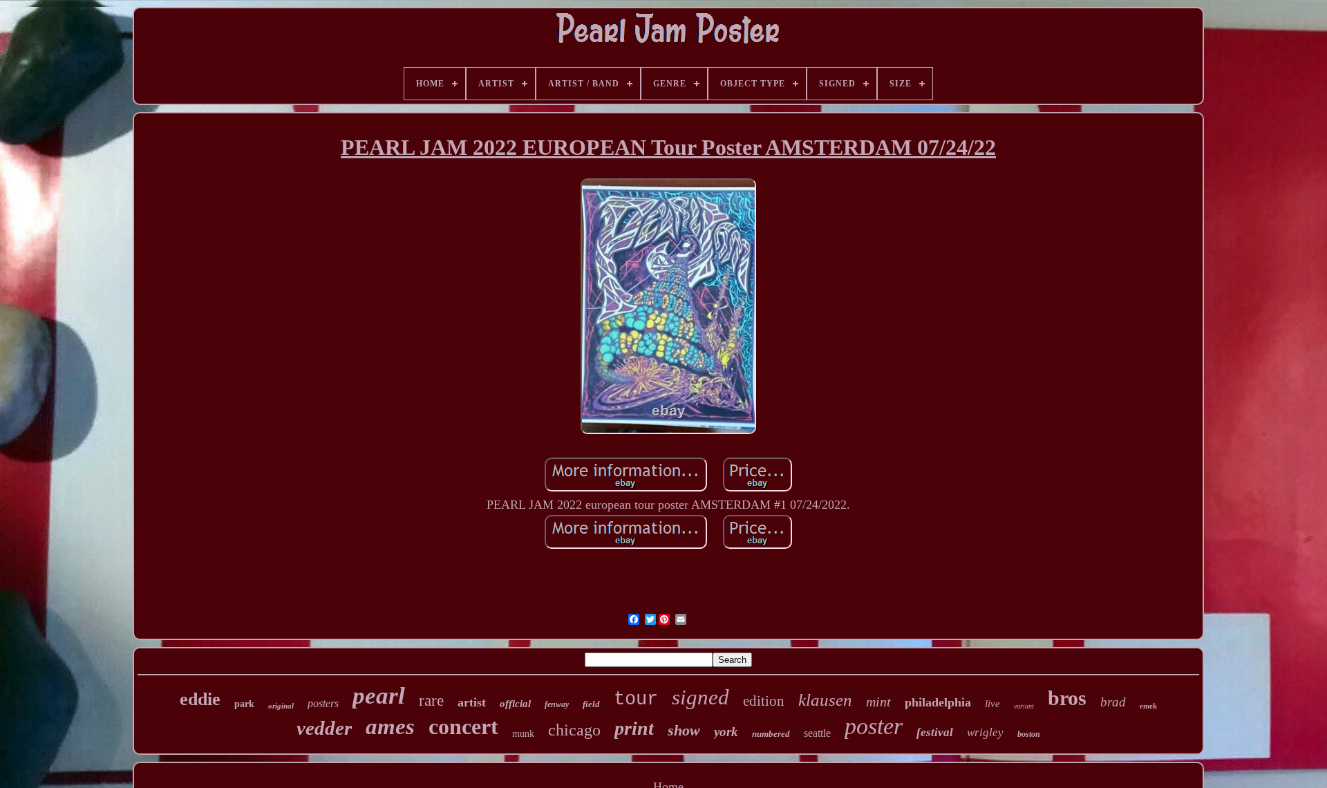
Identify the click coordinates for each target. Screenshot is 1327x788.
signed (700, 697)
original (281, 706)
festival (934, 732)
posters (323, 703)
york (726, 731)
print (634, 728)
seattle (817, 733)
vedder (324, 728)
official (515, 703)
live (992, 703)
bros (1067, 697)
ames (390, 726)
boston (1028, 734)
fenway (557, 704)
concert (463, 726)
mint (878, 701)
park (244, 704)
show (684, 730)
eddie (200, 699)
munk (523, 734)
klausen (825, 700)
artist (472, 702)
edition (763, 701)
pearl (378, 695)
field (591, 704)
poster (874, 726)
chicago (574, 730)
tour (636, 699)
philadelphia (938, 702)
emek (1148, 706)
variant (1024, 706)
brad (1113, 702)
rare (431, 700)
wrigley (985, 732)
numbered (771, 734)
